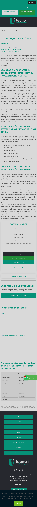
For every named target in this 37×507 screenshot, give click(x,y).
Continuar (18, 503)
